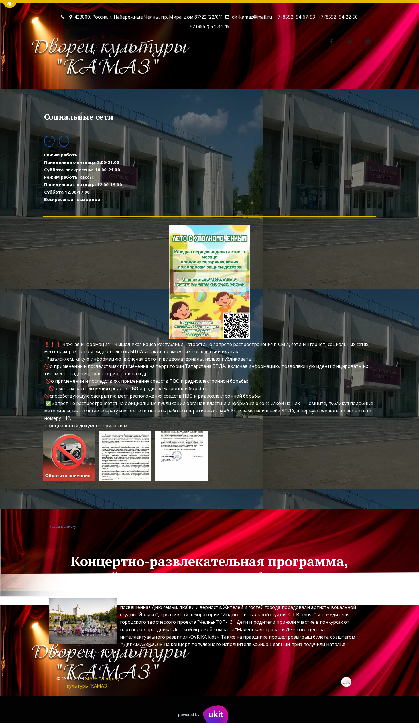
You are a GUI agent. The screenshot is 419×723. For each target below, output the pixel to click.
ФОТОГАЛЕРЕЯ (189, 73)
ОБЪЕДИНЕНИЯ (106, 73)
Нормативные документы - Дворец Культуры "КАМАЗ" (278, 73)
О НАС (35, 73)
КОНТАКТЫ (148, 73)
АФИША (68, 73)
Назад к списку (62, 526)
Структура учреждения (377, 73)
